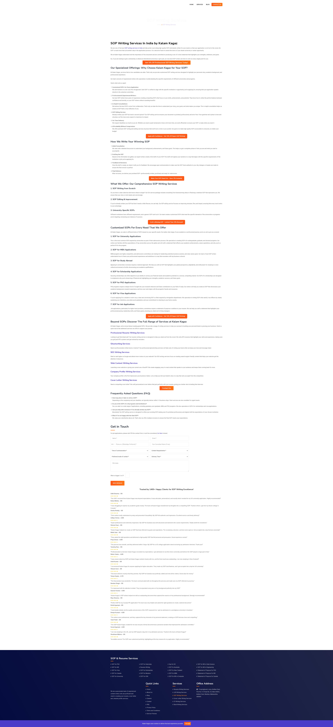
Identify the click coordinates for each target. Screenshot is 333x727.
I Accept (187, 723)
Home (191, 4)
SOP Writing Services (180, 695)
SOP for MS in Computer (176, 676)
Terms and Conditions (153, 710)
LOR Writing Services (180, 692)
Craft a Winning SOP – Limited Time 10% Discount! (166, 222)
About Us (149, 692)
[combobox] (113, 444)
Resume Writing (145, 667)
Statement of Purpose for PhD (207, 670)
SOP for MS (115, 667)
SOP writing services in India (133, 48)
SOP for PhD (115, 664)
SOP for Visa (116, 670)
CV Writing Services (180, 701)
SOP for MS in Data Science (206, 664)
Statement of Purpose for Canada (208, 676)
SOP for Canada (116, 673)
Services (200, 4)
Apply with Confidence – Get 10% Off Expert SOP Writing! (166, 136)
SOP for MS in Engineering (206, 667)
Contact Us (217, 4)
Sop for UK (172, 664)
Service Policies (152, 713)
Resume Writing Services (181, 689)
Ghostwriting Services (120, 343)
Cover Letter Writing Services (183, 698)
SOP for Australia (174, 667)
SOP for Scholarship (146, 670)
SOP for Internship (146, 664)
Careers (149, 698)
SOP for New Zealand (175, 670)
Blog (208, 4)
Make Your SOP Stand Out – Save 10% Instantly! (166, 178)
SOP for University (117, 676)
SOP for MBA (173, 673)
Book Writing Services (180, 704)
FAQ (148, 704)
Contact (149, 701)
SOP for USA (144, 676)
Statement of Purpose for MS (206, 673)
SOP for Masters (145, 673)
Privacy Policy (151, 707)
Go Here (159, 433)
